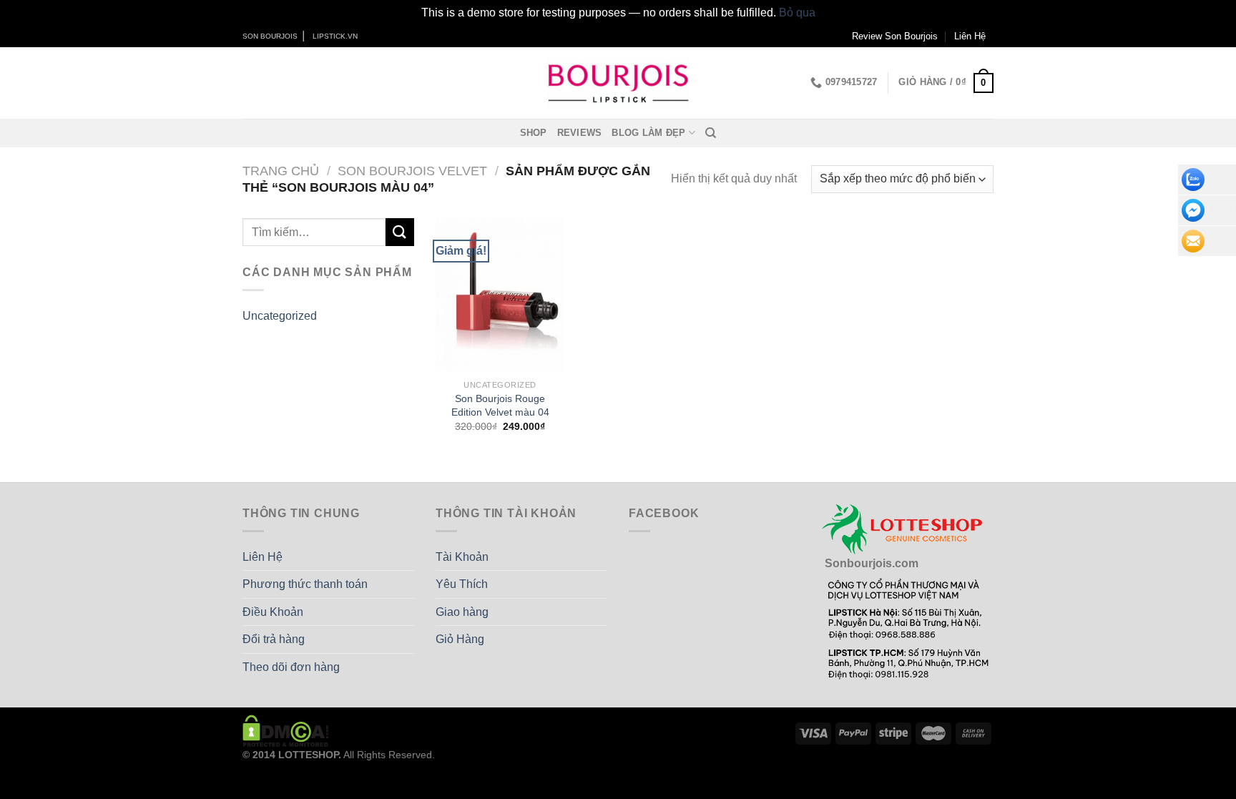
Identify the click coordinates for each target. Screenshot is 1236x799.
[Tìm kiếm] (710, 133)
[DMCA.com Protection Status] (285, 730)
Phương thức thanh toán (305, 584)
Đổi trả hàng (273, 639)
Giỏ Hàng (460, 639)
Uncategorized (279, 316)
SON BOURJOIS (270, 36)
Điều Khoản (272, 612)
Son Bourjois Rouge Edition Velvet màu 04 (500, 405)
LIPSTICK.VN (335, 36)
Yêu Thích (462, 584)
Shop (533, 132)
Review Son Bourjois (895, 36)
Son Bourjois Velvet (412, 170)
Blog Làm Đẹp (648, 132)
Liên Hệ (970, 36)
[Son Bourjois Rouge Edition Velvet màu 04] (500, 295)
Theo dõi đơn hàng (291, 667)
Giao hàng (462, 612)
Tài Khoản (462, 557)
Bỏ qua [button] (797, 12)
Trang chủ (280, 170)
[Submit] (400, 232)
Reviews (579, 132)
